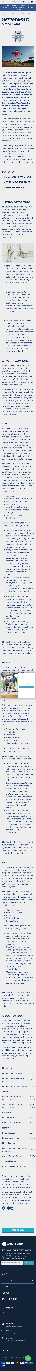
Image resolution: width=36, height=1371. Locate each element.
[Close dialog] (34, 674)
